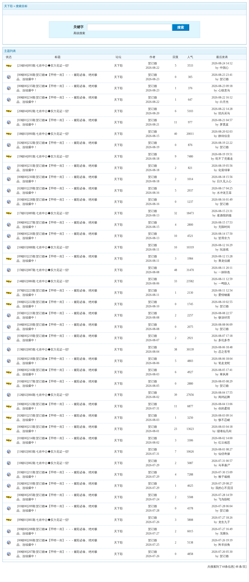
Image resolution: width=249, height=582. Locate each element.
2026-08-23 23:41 (222, 75)
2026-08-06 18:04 (222, 358)
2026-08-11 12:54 (222, 290)
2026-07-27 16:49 (222, 529)
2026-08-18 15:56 (222, 177)
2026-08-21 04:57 (222, 120)
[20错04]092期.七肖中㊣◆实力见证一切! (43, 111)
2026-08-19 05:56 (222, 165)
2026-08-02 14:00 (222, 438)
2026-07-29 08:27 (222, 483)
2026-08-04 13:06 (222, 404)
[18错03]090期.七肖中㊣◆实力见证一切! (43, 134)
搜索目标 (21, 6)
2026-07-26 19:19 (222, 540)
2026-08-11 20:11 (222, 268)
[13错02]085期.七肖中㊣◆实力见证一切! (43, 349)
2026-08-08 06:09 (222, 324)
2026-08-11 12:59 (222, 279)
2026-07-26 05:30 (222, 551)
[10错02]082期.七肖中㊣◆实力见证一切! (43, 463)
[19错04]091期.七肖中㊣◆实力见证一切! (43, 156)
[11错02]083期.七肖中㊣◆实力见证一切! (43, 451)
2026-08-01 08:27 (222, 449)
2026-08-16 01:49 (222, 199)
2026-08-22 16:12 (222, 97)
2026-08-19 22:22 (222, 143)
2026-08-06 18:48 (222, 347)
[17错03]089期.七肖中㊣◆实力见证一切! (43, 213)
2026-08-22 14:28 (222, 109)
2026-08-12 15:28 (222, 256)
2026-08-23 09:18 (222, 86)
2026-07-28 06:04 (222, 506)
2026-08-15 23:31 (222, 211)
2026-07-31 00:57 (222, 461)
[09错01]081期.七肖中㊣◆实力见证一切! (43, 520)
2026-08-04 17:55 (222, 392)
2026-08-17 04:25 (222, 188)
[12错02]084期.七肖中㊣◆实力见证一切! (43, 395)
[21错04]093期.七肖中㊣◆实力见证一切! (43, 65)
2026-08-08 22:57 (222, 313)
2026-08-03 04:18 (222, 426)
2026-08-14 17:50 (222, 233)
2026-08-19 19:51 (222, 154)
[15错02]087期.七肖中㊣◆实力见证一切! (43, 270)
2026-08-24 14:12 (222, 63)
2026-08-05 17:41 (222, 370)
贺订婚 (152, 63)
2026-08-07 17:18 (222, 336)
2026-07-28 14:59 (222, 495)
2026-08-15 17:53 (222, 222)
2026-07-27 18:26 (222, 517)
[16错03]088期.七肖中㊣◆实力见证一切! (43, 247)
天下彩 (8, 6)
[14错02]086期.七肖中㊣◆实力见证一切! (43, 281)
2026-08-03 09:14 (222, 415)
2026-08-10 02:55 (222, 302)
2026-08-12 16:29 (222, 245)
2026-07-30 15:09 (222, 472)
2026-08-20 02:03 (222, 131)
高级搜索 (79, 33)
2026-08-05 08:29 (222, 381)
